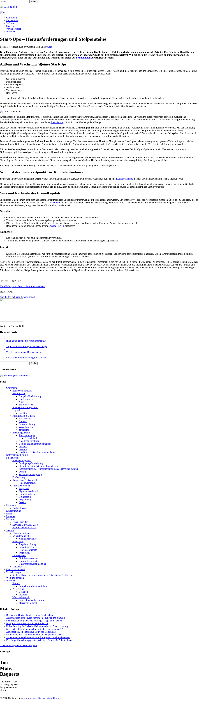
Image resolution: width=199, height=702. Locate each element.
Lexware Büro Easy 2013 (25, 524)
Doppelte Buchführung (30, 396)
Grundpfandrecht (27, 494)
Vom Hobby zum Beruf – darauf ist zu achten (22, 286)
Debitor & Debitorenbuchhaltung (35, 443)
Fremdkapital (83, 57)
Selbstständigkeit (20, 536)
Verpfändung (25, 499)
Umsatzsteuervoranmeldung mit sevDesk (26, 357)
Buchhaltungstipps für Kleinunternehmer (26, 341)
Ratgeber (10, 516)
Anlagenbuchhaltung (29, 441)
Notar (21, 401)
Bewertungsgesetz (28, 547)
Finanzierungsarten (21, 460)
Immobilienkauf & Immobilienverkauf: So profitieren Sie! (34, 634)
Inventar (23, 446)
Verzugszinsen (26, 427)
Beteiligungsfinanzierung (31, 463)
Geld (49, 46)
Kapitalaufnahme (124, 178)
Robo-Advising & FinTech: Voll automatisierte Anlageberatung (37, 626)
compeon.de (54, 202)
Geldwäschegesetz (28, 550)
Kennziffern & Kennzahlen (25, 480)
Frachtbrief (24, 413)
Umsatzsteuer (19, 555)
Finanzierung (12, 20)
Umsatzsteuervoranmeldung (32, 563)
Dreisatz (23, 421)
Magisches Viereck (28, 603)
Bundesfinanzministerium (31, 600)
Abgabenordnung (27, 544)
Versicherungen (13, 28)
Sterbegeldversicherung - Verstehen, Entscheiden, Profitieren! (42, 575)
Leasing (22, 471)
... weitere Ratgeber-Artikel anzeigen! (18, 645)
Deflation (23, 591)
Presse (9, 513)
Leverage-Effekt (56, 226)
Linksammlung (13, 510)
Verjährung (24, 552)
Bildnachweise (19, 508)
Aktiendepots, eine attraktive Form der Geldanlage (31, 631)
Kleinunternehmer (27, 538)
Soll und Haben (26, 404)
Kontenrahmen (26, 399)
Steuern (10, 26)
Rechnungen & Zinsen (23, 415)
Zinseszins (24, 429)
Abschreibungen (27, 435)
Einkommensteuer (21, 533)
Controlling (11, 17)
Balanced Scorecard (22, 390)
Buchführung (18, 393)
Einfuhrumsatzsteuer (29, 558)
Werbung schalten (15, 577)
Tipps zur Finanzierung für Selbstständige (26, 346)
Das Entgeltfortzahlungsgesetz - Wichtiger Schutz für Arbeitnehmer (39, 640)
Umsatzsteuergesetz (28, 561)
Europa (16, 583)
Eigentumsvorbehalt (28, 491)
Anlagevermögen (27, 483)
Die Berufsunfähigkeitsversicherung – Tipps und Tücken (34, 620)
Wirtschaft (11, 31)
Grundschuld (25, 496)
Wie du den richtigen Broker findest (17, 297)
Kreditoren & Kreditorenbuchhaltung (37, 452)
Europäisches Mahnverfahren (33, 586)
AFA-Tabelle (31, 438)
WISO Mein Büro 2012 (24, 527)
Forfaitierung (18, 477)
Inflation (23, 594)
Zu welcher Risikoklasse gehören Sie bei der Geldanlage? (34, 629)
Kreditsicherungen (21, 485)
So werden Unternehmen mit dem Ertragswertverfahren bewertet (38, 637)
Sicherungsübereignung (30, 474)
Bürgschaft (24, 488)
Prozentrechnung (27, 424)
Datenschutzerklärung (17, 455)
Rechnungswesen (21, 432)
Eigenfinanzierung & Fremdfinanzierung (38, 466)
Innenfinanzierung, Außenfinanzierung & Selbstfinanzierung (48, 469)
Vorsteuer (17, 566)
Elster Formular (20, 522)
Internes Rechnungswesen (25, 407)
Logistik (16, 410)
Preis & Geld (18, 589)
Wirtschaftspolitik (21, 597)
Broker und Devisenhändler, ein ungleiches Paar (29, 615)
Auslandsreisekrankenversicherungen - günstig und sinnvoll (35, 617)
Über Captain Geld (15, 569)
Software (10, 23)
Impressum (11, 505)
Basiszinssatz (25, 418)
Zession (22, 502)
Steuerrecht (17, 541)
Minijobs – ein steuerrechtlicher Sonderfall (27, 623)
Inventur (23, 449)
